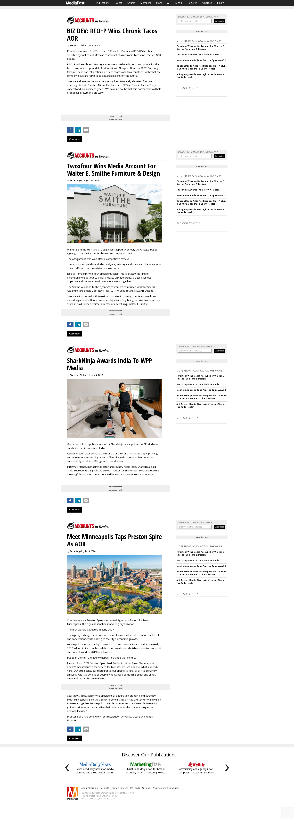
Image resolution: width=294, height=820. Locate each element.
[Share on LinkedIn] (78, 130)
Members (145, 2)
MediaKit (105, 788)
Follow (220, 2)
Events (118, 2)
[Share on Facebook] (70, 130)
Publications (103, 2)
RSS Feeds (135, 788)
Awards (131, 2)
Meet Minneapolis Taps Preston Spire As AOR (201, 60)
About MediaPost (89, 788)
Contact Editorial (120, 788)
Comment (74, 139)
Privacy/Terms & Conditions (166, 788)
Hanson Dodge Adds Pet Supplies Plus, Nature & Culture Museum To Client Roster (201, 67)
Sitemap (146, 788)
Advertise (207, 2)
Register (192, 2)
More (159, 2)
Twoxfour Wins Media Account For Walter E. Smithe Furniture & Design (200, 47)
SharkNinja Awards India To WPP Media (197, 54)
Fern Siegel (76, 180)
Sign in (179, 2)
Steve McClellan (78, 45)
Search (168, 3)
